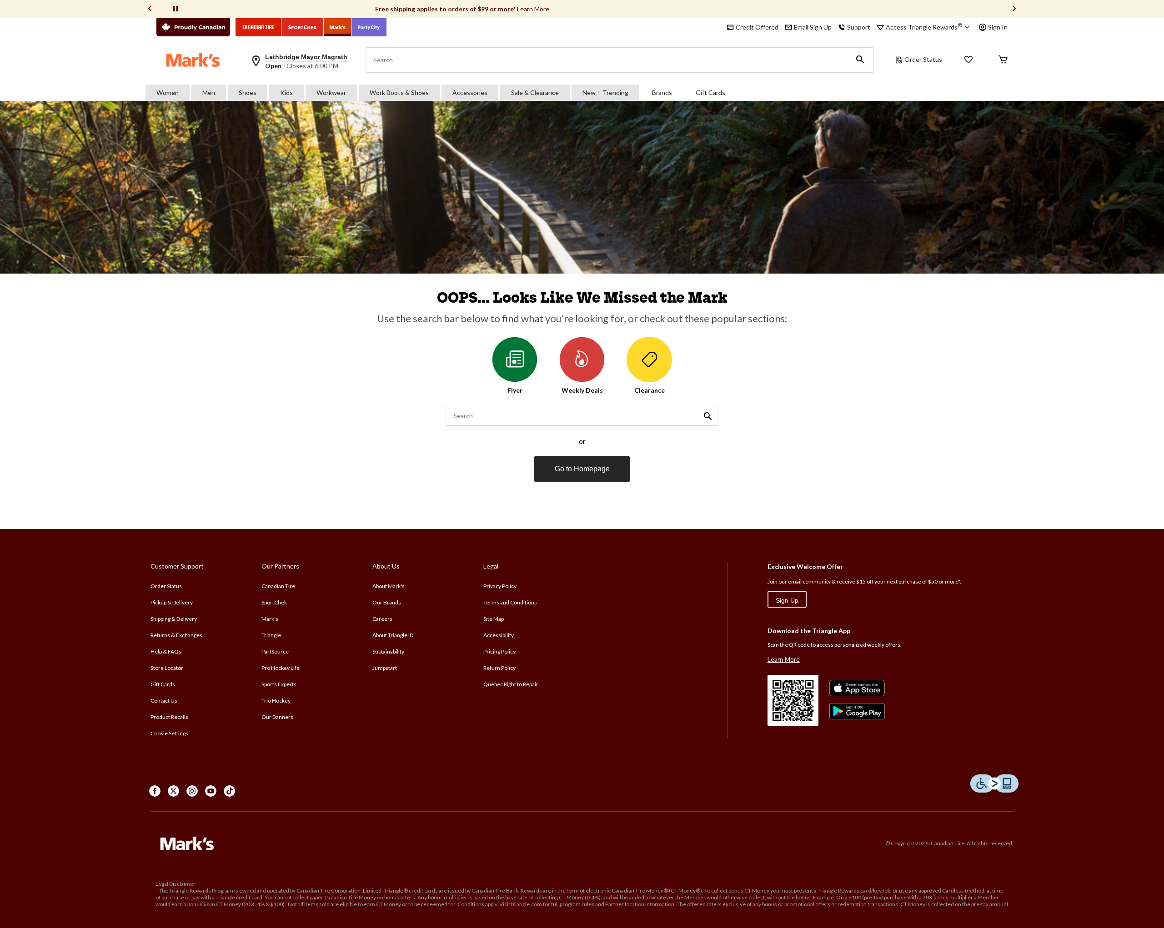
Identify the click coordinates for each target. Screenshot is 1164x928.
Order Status (923, 59)
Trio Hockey (276, 700)
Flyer (514, 390)
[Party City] (368, 27)
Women (167, 92)
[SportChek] (302, 27)
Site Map (493, 618)
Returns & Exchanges (176, 635)
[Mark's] (337, 27)
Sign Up (787, 600)
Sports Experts (278, 684)
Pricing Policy (499, 651)
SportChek (274, 602)
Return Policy (499, 667)
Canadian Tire (278, 586)
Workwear (331, 92)
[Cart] (1003, 60)
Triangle (271, 635)
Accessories (469, 92)
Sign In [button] (998, 27)
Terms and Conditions (510, 602)
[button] (860, 60)
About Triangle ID (392, 635)
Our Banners (277, 716)
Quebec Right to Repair (510, 684)
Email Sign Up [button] (813, 27)
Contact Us (164, 700)
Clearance (649, 390)
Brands (662, 92)
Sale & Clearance (535, 92)
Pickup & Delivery (172, 602)
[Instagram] (192, 791)
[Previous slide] (150, 9)
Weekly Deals (582, 390)
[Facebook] (155, 791)
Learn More (533, 9)
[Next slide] (1013, 9)
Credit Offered (757, 27)
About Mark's (388, 586)
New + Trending (605, 92)
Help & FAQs (166, 651)
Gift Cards (710, 92)
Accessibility (498, 635)
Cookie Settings (169, 733)
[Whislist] (968, 60)
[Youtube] (210, 791)
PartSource (275, 651)
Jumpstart (384, 667)
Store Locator (167, 667)
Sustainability (388, 651)
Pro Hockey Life (280, 667)
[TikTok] (229, 791)
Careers (382, 618)
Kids (286, 92)
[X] (173, 791)
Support (858, 27)
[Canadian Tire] (258, 27)
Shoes (247, 92)
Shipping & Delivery (174, 618)
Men (208, 92)
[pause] (175, 9)
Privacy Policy (500, 586)
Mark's (269, 618)
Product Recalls (169, 716)
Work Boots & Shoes (399, 92)
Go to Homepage (582, 469)
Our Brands (386, 602)
